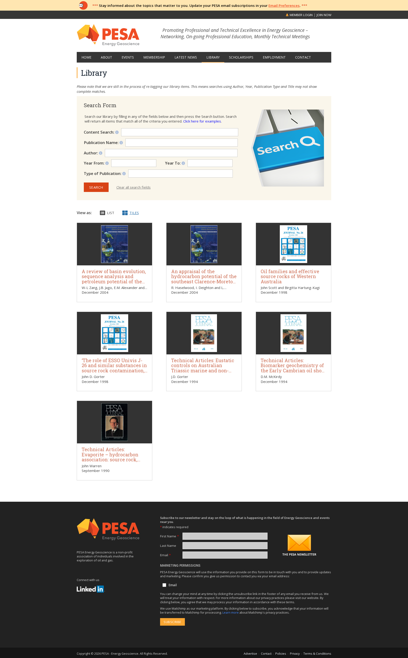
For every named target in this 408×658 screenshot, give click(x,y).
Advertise (250, 653)
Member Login (301, 15)
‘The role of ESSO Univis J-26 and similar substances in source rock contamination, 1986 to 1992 (114, 367)
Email (165, 555)
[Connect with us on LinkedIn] (91, 589)
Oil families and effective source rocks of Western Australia (290, 276)
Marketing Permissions (180, 565)
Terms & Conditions (317, 653)
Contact (266, 653)
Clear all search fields (133, 187)
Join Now (324, 15)
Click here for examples (202, 121)
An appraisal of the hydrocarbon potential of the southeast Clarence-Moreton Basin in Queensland (204, 278)
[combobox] (180, 174)
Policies (280, 653)
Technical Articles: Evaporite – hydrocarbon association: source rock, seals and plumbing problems (110, 459)
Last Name (168, 545)
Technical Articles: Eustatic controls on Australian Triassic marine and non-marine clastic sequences (202, 367)
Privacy (295, 653)
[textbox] (183, 173)
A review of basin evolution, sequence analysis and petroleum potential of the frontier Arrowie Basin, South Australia (114, 281)
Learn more (230, 612)
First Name (169, 536)
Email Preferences (284, 5)
